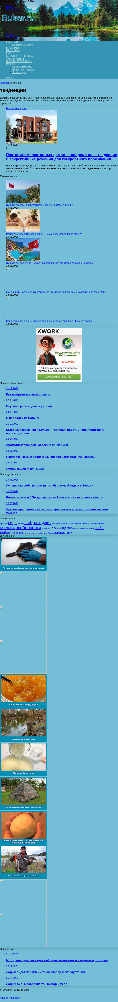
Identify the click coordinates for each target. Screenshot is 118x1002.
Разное (11, 64)
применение (80, 528)
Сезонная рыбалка (19, 56)
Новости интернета (23, 69)
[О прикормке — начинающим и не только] (23, 604)
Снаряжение (15, 58)
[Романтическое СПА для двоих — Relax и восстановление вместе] (23, 231)
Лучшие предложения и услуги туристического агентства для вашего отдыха (50, 263)
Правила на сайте (22, 45)
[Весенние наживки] (23, 741)
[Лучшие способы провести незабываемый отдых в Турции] (23, 202)
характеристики (60, 532)
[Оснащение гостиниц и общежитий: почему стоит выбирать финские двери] (23, 318)
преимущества (62, 528)
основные (7, 528)
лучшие (94, 523)
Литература (19, 72)
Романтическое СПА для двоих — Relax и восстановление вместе (44, 234)
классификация (74, 523)
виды (12, 523)
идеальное (56, 523)
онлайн (101, 523)
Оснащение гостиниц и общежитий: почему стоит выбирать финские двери (49, 321)
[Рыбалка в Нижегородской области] (23, 878)
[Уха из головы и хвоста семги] (23, 672)
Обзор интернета (22, 67)
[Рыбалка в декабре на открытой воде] (23, 638)
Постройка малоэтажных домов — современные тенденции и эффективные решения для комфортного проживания (61, 157)
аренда (4, 523)
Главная (5, 83)
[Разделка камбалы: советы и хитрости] (23, 570)
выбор (21, 523)
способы (39, 533)
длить (46, 523)
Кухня (10, 53)
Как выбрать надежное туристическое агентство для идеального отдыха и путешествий (56, 292)
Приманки (13, 50)
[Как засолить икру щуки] (23, 707)
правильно (46, 528)
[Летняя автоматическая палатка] (23, 809)
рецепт (91, 528)
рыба (99, 528)
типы (45, 533)
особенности (28, 527)
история (64, 523)
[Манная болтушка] (23, 775)
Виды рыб (13, 47)
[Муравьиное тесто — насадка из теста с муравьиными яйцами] (23, 843)
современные (30, 533)
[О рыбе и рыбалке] (17, 29)
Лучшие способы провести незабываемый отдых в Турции (39, 205)
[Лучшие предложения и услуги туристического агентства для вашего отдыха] (23, 260)
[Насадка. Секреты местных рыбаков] (23, 946)
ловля (85, 523)
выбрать (32, 522)
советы (20, 533)
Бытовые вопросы (19, 61)
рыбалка (7, 532)
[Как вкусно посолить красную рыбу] (23, 912)
